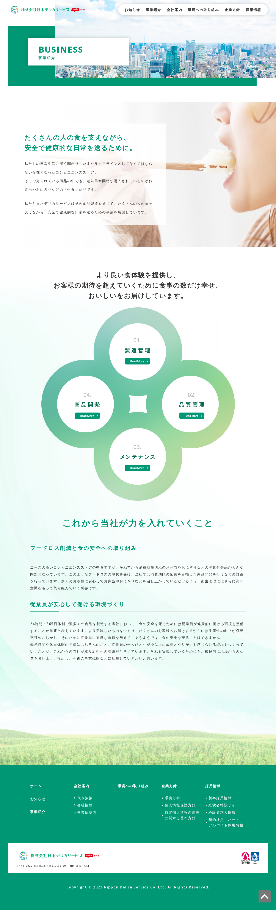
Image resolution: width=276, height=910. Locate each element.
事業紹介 (153, 9)
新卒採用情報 (220, 798)
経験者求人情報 (222, 812)
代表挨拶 (85, 798)
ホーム (36, 785)
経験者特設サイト (224, 805)
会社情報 (85, 805)
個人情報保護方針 (180, 805)
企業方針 (232, 9)
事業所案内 (87, 812)
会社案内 (174, 9)
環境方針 (172, 798)
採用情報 (253, 9)
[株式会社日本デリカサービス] (47, 9)
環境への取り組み (203, 9)
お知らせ (132, 9)
